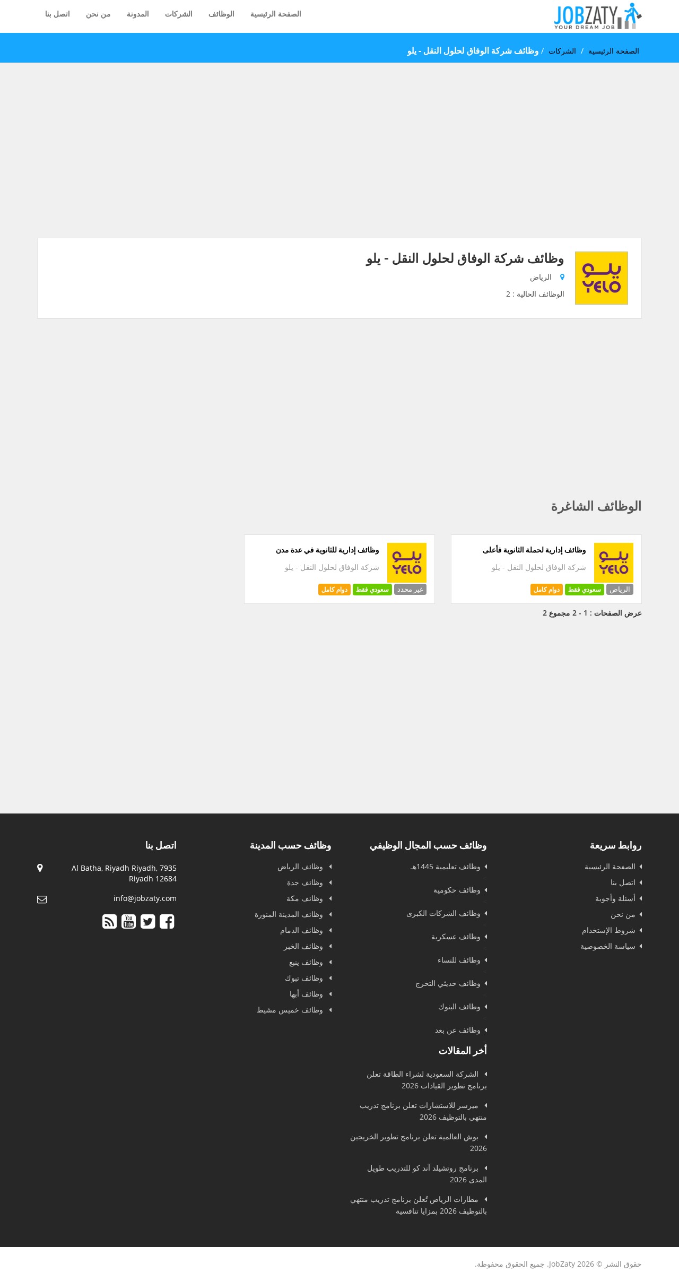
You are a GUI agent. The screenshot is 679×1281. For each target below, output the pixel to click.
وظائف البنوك (459, 1006)
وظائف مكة (305, 898)
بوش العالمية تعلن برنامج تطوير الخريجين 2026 (418, 1142)
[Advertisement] (339, 163)
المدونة (138, 13)
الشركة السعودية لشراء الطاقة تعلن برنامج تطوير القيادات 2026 (427, 1079)
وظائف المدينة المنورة (290, 914)
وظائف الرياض (301, 866)
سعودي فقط (584, 589)
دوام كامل (547, 589)
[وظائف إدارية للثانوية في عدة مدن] (407, 580)
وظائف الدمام (302, 930)
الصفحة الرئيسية (275, 13)
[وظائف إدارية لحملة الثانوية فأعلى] (614, 580)
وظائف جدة (306, 882)
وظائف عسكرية (456, 936)
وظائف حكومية (457, 890)
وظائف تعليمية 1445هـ (446, 866)
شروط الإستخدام (609, 930)
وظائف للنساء (459, 960)
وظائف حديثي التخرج (448, 983)
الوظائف (221, 13)
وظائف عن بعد (458, 1030)
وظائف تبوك (305, 978)
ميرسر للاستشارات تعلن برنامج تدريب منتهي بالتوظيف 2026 (423, 1111)
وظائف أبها (307, 994)
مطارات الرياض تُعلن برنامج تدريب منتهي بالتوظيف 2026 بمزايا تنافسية (418, 1205)
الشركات (179, 13)
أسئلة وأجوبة (615, 898)
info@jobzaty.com (145, 898)
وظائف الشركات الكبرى (443, 913)
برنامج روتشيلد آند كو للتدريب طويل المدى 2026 (427, 1173)
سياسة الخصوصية (608, 946)
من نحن (98, 13)
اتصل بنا (57, 13)
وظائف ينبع (307, 962)
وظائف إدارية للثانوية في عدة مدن (327, 550)
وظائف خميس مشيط (291, 1010)
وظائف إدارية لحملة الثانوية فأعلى (534, 550)
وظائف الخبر (304, 946)
